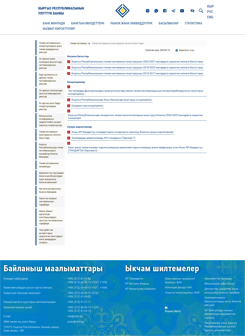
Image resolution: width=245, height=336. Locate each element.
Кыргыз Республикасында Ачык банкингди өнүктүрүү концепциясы (112, 99)
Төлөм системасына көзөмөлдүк (49, 165)
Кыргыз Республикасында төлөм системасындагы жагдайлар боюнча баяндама (51, 150)
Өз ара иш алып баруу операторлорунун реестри (49, 106)
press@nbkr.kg (75, 321)
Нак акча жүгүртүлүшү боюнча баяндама (50, 190)
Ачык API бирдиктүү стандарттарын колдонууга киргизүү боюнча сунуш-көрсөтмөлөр (122, 132)
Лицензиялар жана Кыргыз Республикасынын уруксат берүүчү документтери (220, 326)
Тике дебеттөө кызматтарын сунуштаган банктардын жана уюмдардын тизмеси (51, 236)
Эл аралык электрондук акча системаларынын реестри (50, 93)
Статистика (193, 23)
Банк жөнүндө (54, 23)
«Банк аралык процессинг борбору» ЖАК (180, 280)
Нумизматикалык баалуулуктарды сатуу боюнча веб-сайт (222, 301)
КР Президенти (134, 278)
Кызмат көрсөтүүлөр (59, 28)
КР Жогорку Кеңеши (137, 283)
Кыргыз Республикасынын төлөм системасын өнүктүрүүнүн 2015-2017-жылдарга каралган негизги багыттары (137, 73)
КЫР (210, 6)
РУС (210, 11)
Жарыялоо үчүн (186, 50)
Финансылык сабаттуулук (219, 283)
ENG (210, 17)
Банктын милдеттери (87, 23)
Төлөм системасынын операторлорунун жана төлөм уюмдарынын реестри (50, 48)
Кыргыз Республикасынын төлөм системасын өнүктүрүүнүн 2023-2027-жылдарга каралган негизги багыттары (137, 61)
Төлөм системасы (78, 43)
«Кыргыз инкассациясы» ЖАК (182, 292)
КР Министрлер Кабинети (140, 288)
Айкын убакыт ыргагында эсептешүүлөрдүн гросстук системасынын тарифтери (51, 217)
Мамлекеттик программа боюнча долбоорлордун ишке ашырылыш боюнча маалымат (51, 178)
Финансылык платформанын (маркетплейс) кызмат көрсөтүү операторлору (50, 121)
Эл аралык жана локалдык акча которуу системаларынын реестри (50, 63)
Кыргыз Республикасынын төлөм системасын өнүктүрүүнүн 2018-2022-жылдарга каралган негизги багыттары (137, 67)
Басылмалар (168, 23)
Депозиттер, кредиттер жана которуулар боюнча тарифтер (222, 290)
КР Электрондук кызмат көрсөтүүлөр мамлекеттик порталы (219, 314)
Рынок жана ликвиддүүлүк (131, 23)
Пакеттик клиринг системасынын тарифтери (48, 201)
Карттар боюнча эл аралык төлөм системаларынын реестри (48, 79)
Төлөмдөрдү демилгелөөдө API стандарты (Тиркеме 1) (103, 137)
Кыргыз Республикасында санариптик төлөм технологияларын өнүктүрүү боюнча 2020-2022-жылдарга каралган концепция (135, 117)
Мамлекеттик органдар (218, 278)
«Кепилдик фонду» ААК (178, 287)
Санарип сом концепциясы (87, 105)
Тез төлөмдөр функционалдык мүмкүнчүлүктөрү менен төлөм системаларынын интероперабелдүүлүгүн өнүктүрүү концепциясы (135, 92)
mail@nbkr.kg (75, 316)
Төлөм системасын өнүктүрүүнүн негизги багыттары (50, 134)
